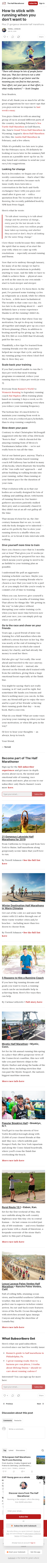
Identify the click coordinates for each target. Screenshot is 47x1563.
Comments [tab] (7, 1420)
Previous (9, 1404)
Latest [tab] (11, 1450)
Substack (11, 1558)
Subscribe (33, 3)
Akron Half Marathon (33, 133)
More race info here (13, 1081)
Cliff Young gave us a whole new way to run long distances (17, 1478)
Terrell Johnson (14, 29)
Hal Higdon (15, 395)
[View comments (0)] (12, 36)
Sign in (42, 3)
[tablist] (12, 1420)
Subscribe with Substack (25, 1526)
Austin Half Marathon (26, 137)
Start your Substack (17, 1552)
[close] (40, 1483)
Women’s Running (11, 392)
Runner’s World (26, 388)
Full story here (34, 1002)
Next (39, 1404)
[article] (23, 1464)
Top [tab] (4, 1450)
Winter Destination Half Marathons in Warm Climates (23, 907)
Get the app (35, 1552)
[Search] (42, 1450)
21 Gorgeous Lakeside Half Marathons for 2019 (18, 838)
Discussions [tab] (20, 1450)
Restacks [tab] (17, 1420)
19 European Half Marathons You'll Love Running (16, 1458)
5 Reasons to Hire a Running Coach (23, 977)
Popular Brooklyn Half (15, 1123)
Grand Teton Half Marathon (28, 130)
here (10, 787)
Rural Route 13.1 (11, 1207)
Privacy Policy (27, 1536)
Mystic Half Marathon (15, 1043)
